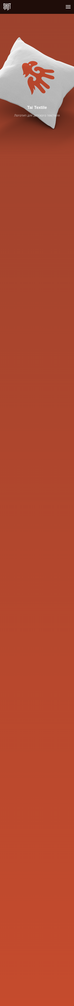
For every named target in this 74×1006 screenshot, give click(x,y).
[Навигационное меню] (68, 7)
